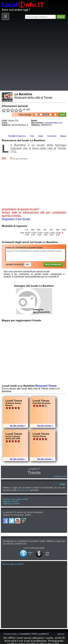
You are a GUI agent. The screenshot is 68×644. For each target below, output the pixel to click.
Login (62, 484)
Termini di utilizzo (11, 634)
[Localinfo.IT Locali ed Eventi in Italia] (22, 1)
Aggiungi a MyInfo (10, 501)
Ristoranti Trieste (46, 385)
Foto (32, 136)
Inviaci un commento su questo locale (23, 247)
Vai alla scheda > (17, 426)
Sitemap (60, 634)
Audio (40, 136)
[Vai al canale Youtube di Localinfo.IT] (18, 519)
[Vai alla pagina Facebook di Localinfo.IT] (6, 519)
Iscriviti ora (22, 490)
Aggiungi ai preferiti (11, 503)
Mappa (63, 136)
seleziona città (60, 476)
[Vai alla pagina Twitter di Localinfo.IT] (12, 519)
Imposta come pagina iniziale (15, 499)
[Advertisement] (34, 55)
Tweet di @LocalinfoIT (13, 564)
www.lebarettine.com (53, 123)
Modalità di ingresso (17, 136)
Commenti (51, 136)
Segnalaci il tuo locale (16, 219)
